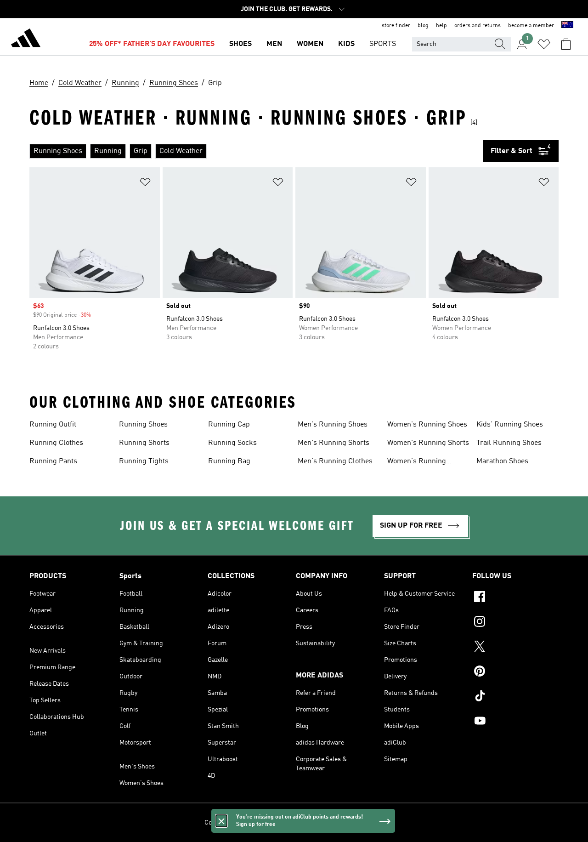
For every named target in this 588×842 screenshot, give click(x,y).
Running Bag (229, 461)
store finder (396, 25)
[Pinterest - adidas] (515, 672)
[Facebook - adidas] (515, 598)
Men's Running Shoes (333, 424)
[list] (256, 151)
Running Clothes (56, 443)
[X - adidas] (515, 647)
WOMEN (310, 44)
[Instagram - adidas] (515, 622)
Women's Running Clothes (416, 462)
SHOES (240, 44)
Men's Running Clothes (335, 461)
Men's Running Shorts (333, 443)
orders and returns (477, 25)
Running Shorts (144, 443)
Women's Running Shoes (427, 424)
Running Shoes (143, 424)
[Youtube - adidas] (515, 722)
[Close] (221, 821)
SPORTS (382, 44)
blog (423, 25)
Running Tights (144, 461)
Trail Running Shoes (509, 443)
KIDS (346, 44)
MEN (274, 44)
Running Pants (53, 461)
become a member (531, 25)
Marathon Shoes (502, 461)
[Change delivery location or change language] (567, 25)
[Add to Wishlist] (145, 184)
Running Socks (232, 443)
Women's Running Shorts (428, 443)
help (441, 25)
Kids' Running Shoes (509, 424)
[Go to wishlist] (544, 44)
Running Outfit (52, 424)
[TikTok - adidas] (515, 697)
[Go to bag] (566, 44)
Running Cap (229, 424)
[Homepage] (25, 39)
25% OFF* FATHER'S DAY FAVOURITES (152, 44)
